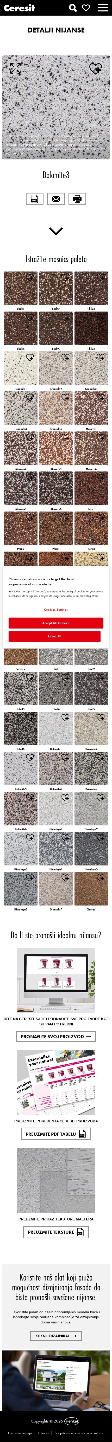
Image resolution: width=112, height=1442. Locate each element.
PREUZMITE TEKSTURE (51, 1232)
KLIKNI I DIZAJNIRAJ (52, 1336)
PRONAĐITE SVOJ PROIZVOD (52, 1036)
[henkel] (71, 1421)
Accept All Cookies (55, 623)
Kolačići (43, 1433)
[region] (56, 607)
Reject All (54, 636)
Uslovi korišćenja (20, 1433)
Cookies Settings (56, 609)
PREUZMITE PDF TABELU (51, 1134)
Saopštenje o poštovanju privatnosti (79, 1433)
